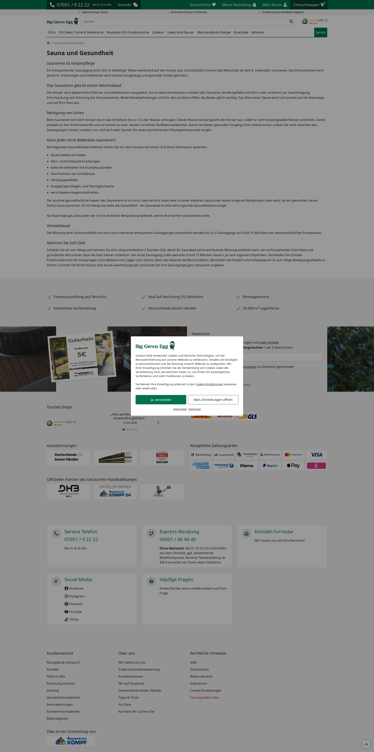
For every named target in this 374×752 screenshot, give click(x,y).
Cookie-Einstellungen (209, 384)
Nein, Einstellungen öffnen (213, 400)
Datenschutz (180, 409)
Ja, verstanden (161, 400)
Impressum (194, 409)
